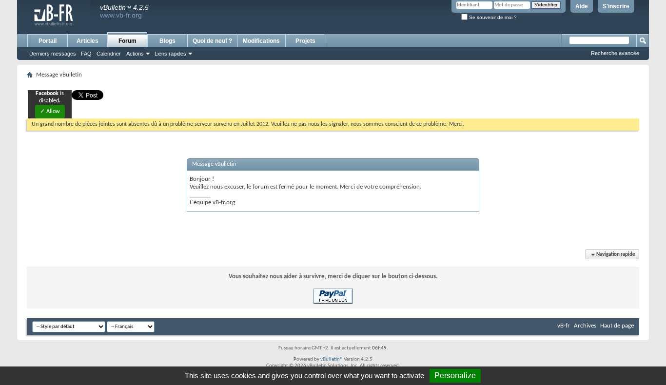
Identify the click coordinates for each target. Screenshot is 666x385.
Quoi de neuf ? (212, 41)
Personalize (455, 375)
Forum (127, 41)
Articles (87, 41)
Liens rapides (170, 54)
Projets (305, 41)
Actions (135, 54)
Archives (585, 326)
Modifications (261, 41)
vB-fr (563, 326)
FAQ (86, 54)
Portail (48, 41)
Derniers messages (52, 54)
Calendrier (109, 54)
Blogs (167, 41)
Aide (581, 6)
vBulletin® (331, 359)
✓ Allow (50, 112)
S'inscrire (616, 6)
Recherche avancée (615, 53)
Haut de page (617, 326)
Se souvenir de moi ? (492, 17)
